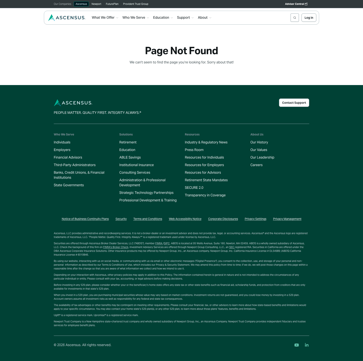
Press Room (194, 150)
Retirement (128, 142)
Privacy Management (287, 219)
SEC (232, 247)
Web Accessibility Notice (185, 219)
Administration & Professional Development (142, 182)
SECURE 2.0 (194, 187)
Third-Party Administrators (75, 165)
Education (127, 150)
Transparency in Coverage (205, 195)
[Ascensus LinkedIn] (306, 345)
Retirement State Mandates (206, 180)
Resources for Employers (204, 165)
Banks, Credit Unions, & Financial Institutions (79, 175)
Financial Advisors (68, 157)
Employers (62, 150)
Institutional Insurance (136, 165)
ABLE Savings (130, 157)
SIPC (167, 243)
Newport (96, 3)
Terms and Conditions (147, 219)
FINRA (159, 243)
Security (121, 219)
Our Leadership (262, 157)
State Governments (69, 185)
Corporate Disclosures (223, 219)
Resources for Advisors (203, 172)
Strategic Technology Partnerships (146, 192)
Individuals (62, 142)
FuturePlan (112, 3)
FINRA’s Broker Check (115, 247)
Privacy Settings (255, 219)
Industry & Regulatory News (206, 142)
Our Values (258, 150)
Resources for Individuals (204, 157)
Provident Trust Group (135, 3)
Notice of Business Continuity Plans (85, 219)
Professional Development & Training (148, 200)
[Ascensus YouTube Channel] (296, 345)
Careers (256, 165)
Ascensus (81, 3)
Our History (259, 142)
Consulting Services (134, 172)
